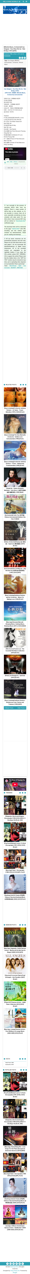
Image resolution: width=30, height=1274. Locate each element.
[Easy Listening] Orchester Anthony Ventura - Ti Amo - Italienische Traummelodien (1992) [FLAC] (15, 463)
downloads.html (20, 221)
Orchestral (15, 62)
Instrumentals (8, 62)
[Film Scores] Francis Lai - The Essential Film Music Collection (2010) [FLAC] (15, 650)
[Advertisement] (15, 30)
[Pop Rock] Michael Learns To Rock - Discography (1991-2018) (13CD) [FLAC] (15, 845)
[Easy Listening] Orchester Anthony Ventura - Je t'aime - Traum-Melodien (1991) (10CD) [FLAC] (15, 410)
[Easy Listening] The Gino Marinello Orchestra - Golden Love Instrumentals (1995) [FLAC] (15, 437)
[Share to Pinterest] (22, 58)
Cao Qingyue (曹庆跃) (13, 60)
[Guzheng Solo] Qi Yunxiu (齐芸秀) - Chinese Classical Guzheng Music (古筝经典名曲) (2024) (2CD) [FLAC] (15, 897)
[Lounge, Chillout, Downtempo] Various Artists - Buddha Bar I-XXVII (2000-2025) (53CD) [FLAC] (15, 1227)
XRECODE (20, 267)
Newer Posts (9, 708)
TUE (11, 54)
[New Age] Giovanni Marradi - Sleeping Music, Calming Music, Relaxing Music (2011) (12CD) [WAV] (15, 624)
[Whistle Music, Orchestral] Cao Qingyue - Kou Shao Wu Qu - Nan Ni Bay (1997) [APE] (14, 49)
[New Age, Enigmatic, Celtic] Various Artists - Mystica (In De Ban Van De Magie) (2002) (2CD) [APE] (15, 950)
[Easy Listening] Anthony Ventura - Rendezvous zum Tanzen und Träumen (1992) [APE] (15, 702)
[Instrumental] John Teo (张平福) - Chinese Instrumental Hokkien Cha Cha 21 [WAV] (15, 517)
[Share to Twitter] (25, 58)
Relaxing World (14, 1267)
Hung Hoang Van (15, 1270)
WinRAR (13, 267)
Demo (15, 162)
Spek (19, 265)
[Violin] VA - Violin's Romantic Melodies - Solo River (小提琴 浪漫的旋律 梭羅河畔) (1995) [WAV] (15, 490)
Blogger (15, 1272)
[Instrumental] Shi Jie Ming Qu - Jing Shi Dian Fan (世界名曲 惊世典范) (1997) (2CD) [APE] (15, 570)
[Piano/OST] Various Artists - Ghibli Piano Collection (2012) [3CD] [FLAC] (15, 1004)
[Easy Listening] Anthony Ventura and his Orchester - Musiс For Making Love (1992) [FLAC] (15, 597)
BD (8, 162)
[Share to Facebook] (20, 58)
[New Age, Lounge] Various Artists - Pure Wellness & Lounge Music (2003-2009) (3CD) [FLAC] (15, 1031)
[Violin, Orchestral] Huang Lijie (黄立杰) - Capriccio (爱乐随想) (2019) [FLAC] (15, 543)
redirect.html (15, 228)
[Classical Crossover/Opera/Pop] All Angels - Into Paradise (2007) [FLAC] (15, 977)
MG (11, 162)
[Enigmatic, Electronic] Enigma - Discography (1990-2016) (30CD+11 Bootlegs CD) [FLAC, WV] (15, 818)
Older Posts (21, 708)
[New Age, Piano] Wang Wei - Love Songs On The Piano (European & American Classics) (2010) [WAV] (15, 1148)
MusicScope (13, 265)
